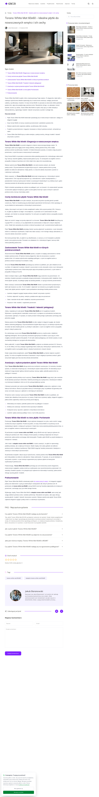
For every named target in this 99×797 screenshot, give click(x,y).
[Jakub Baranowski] (6, 28)
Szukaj (69, 13)
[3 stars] (11, 560)
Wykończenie (59, 3)
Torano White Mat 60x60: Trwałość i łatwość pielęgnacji (24, 83)
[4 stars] (13, 560)
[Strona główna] (5, 13)
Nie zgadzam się (18, 788)
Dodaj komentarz (13, 653)
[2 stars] (8, 560)
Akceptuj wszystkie (18, 792)
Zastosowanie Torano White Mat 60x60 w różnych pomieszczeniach (28, 79)
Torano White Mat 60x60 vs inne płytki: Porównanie (23, 89)
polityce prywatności (24, 784)
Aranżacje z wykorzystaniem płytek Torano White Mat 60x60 (25, 86)
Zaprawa (67, 3)
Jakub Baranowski (12, 28)
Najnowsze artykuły (34, 3)
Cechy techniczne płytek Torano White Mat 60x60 (22, 76)
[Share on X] (61, 611)
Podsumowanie (12, 93)
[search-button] (88, 4)
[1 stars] (6, 560)
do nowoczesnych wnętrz (41, 481)
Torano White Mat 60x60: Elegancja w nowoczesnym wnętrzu (26, 73)
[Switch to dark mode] (92, 3)
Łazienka (42, 3)
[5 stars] (16, 560)
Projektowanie (50, 3)
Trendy (73, 3)
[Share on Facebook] (56, 611)
